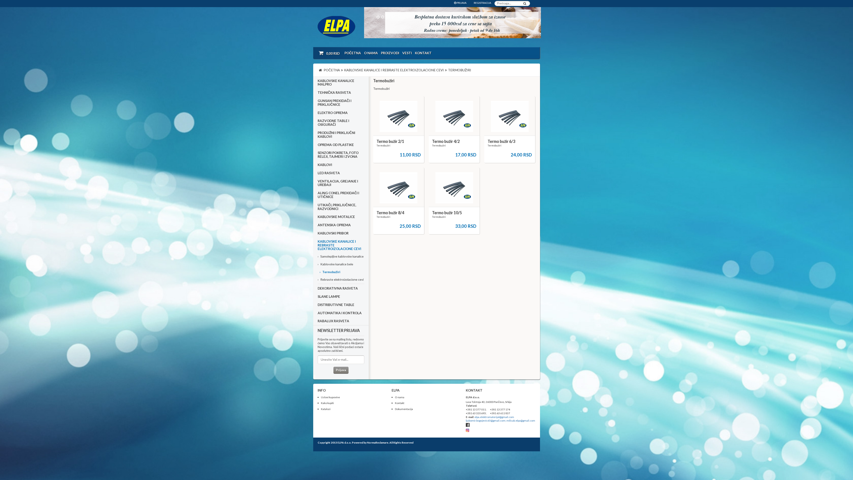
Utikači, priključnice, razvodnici (337, 207)
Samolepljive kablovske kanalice (341, 256)
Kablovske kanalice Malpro (336, 82)
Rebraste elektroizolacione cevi (341, 279)
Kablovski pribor (333, 233)
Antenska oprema (334, 225)
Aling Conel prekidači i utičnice (338, 195)
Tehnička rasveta (334, 92)
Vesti (407, 53)
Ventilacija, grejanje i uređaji (338, 183)
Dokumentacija (404, 409)
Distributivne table (336, 305)
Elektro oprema (333, 113)
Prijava (341, 370)
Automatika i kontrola (340, 313)
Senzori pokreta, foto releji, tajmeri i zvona (338, 154)
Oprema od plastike (336, 145)
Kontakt (423, 53)
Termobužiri (329, 272)
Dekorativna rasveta (338, 288)
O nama (371, 53)
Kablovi (325, 165)
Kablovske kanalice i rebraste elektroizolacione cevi (339, 245)
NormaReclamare (377, 442)
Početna (353, 53)
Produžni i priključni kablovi (336, 134)
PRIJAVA (461, 2)
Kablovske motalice (336, 217)
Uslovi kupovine (330, 397)
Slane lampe (329, 296)
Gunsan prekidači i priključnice (334, 102)
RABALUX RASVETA (333, 321)
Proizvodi (390, 53)
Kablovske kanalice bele (335, 264)
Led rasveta (329, 173)
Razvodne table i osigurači (333, 122)
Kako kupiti (327, 403)
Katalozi (326, 409)
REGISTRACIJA (482, 2)
